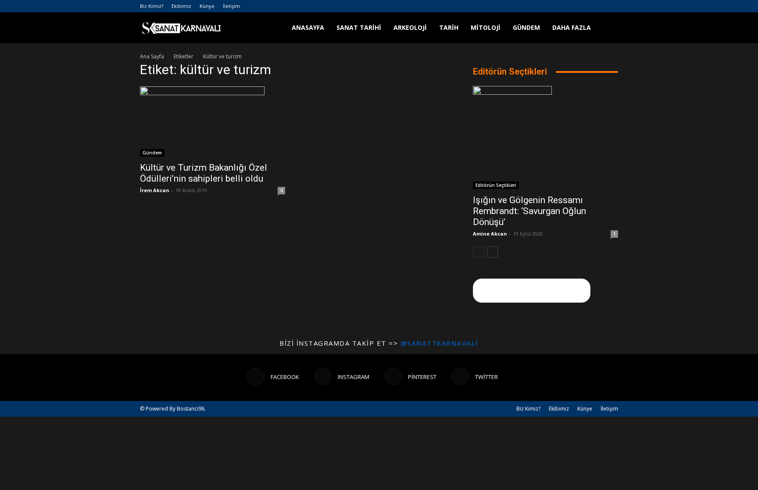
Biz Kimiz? (151, 6)
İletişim (231, 6)
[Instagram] (582, 6)
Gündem (526, 27)
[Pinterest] (597, 6)
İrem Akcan (154, 190)
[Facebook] (568, 6)
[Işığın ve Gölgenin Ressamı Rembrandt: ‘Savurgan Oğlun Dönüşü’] (545, 137)
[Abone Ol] (531, 291)
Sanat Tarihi (358, 27)
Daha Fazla (571, 27)
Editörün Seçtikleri (496, 185)
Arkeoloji (410, 27)
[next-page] (492, 252)
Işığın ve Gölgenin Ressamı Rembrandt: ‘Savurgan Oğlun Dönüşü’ (529, 211)
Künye (207, 6)
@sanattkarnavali (439, 343)
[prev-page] (478, 252)
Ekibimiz (181, 6)
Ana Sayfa (152, 56)
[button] (607, 28)
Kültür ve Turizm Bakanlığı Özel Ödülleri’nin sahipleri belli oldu (203, 173)
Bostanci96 (190, 408)
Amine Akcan (490, 233)
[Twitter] (611, 6)
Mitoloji (486, 27)
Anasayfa (308, 27)
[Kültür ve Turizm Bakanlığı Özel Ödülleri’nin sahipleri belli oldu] (212, 121)
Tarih (448, 27)
